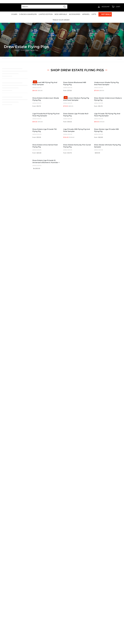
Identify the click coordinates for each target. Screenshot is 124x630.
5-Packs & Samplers (28, 14)
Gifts (94, 14)
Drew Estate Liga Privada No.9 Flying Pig (75, 115)
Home (17, 50)
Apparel (86, 14)
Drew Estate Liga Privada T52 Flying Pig (44, 130)
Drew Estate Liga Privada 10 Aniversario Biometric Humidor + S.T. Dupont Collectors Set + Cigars (46, 161)
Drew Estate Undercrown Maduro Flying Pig (108, 99)
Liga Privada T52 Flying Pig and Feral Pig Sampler (107, 115)
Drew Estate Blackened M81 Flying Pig (74, 84)
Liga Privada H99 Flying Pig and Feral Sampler (76, 130)
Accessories (74, 14)
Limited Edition (46, 14)
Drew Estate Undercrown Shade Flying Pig (45, 99)
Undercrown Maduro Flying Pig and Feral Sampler (76, 99)
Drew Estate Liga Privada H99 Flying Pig (106, 130)
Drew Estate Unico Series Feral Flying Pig (45, 146)
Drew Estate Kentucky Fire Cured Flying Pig (77, 146)
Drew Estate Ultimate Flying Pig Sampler (107, 146)
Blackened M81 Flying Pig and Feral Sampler (44, 84)
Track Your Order (61, 20)
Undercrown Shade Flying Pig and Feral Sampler (106, 84)
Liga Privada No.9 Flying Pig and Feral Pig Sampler (45, 115)
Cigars (14, 14)
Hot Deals (106, 14)
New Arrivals (61, 14)
